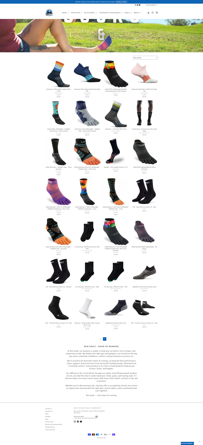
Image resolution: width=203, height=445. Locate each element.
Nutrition (76, 12)
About (137, 12)
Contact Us (48, 408)
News (46, 419)
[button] (187, 443)
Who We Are (49, 411)
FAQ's (47, 414)
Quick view (58, 85)
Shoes (65, 12)
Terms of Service (50, 429)
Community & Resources (110, 12)
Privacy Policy (49, 422)
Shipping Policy (50, 427)
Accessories (90, 12)
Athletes (47, 416)
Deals (127, 12)
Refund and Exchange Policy (53, 424)
